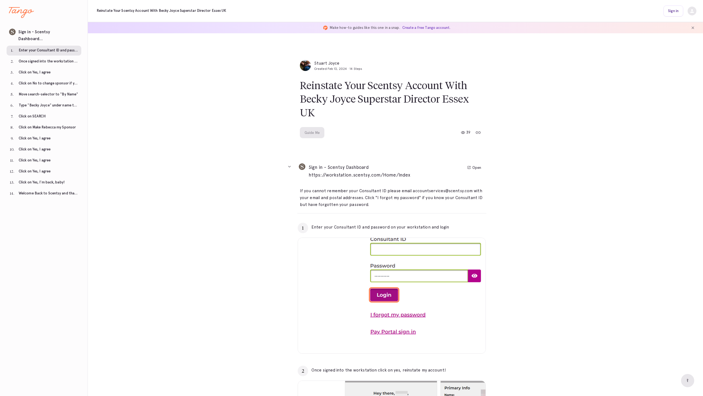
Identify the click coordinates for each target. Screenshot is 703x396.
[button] (44, 34)
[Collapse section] (289, 166)
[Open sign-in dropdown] (692, 11)
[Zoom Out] (462, 342)
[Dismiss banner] (693, 27)
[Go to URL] (469, 227)
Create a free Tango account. (426, 28)
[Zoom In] (474, 342)
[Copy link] (478, 132)
